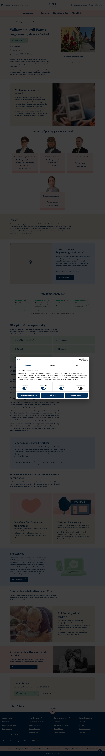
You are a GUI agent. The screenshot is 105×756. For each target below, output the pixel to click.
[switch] (43, 388)
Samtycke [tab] (28, 365)
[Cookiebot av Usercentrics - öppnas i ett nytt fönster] (80, 359)
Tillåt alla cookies (76, 395)
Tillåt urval (53, 395)
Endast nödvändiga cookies (29, 395)
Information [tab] (52, 365)
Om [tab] (77, 365)
